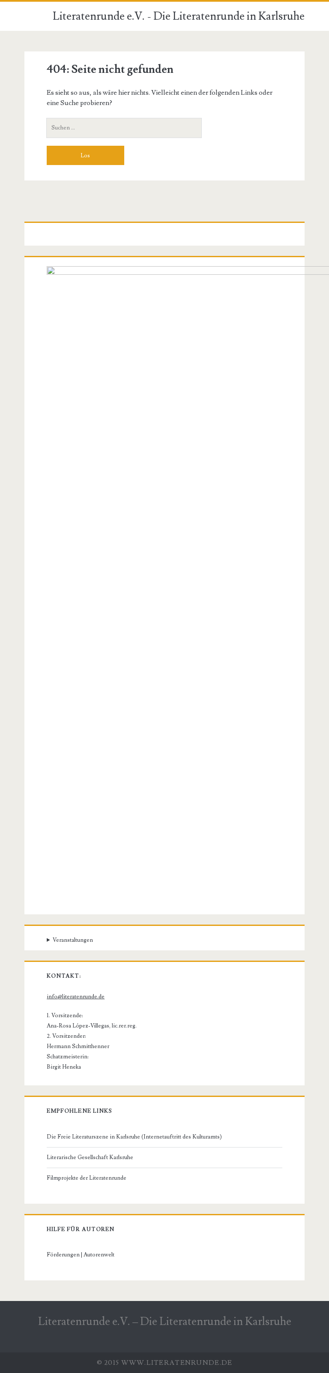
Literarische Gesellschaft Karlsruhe (90, 1157)
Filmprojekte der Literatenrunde (86, 1178)
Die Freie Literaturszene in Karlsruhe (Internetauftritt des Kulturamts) (134, 1136)
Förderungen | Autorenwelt (80, 1254)
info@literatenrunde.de (76, 996)
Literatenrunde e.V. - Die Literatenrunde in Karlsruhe (179, 16)
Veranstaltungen (73, 940)
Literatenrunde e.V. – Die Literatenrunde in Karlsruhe (164, 1321)
